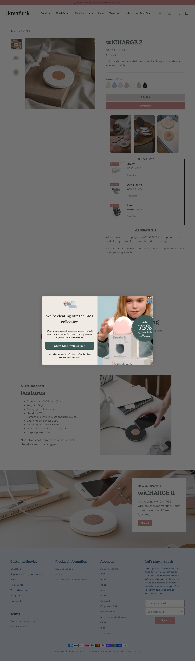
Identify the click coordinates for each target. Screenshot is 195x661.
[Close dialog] (149, 300)
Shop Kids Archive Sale (69, 346)
